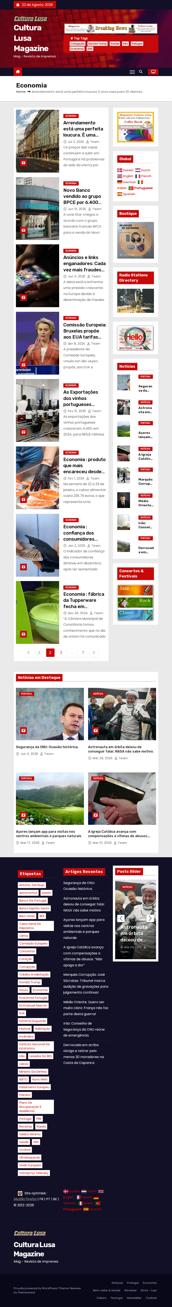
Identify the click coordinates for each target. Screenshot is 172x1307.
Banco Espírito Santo (34, 908)
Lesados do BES (41, 1056)
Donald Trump (97, 43)
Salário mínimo (30, 1134)
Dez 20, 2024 (78, 613)
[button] (142, 71)
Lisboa (23, 1064)
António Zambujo (31, 885)
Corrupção (77, 43)
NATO (23, 1079)
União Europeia (30, 1165)
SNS (90, 48)
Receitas (25, 1126)
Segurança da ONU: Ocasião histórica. (47, 747)
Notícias (145, 402)
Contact (151, 1298)
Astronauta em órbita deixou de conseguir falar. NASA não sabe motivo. (84, 904)
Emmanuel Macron (33, 1005)
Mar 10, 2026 (103, 843)
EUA (22, 1013)
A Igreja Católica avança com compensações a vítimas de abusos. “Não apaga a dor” (118, 836)
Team (94, 142)
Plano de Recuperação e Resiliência (30, 1107)
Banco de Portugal (32, 900)
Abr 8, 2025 (77, 344)
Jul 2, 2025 (76, 142)
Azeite (46, 893)
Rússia (41, 1126)
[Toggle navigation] (132, 72)
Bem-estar (27, 916)
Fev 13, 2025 (77, 411)
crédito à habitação (34, 974)
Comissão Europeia (33, 943)
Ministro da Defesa (33, 1072)
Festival (24, 1029)
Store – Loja (149, 1290)
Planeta (24, 1095)
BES (42, 916)
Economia (77, 48)
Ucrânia (24, 1150)
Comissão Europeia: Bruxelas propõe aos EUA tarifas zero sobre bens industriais (84, 337)
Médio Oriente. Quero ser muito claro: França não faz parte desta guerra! (85, 1008)
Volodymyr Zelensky (33, 1173)
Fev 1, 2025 (76, 478)
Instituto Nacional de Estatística (34, 1046)
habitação (42, 1029)
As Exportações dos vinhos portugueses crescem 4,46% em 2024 (84, 404)
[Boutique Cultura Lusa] (135, 337)
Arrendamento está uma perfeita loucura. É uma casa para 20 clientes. (83, 135)
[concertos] (135, 602)
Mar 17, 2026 (30, 843)
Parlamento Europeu (34, 1087)
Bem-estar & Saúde (106, 1290)
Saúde (115, 43)
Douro (23, 990)
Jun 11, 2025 (77, 276)
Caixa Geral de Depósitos (30, 926)
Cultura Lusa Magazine (31, 38)
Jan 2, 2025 (77, 546)
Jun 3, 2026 (30, 754)
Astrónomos (28, 893)
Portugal (137, 43)
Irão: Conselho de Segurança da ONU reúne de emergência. (84, 1029)
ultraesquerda (29, 1157)
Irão (125, 43)
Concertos (27, 951)
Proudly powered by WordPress (36, 1288)
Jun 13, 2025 (77, 209)
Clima (23, 936)
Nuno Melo (40, 1079)
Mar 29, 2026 (103, 758)
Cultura (101, 1298)
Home (21, 91)
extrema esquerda (32, 1021)
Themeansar (26, 1292)
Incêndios (26, 1036)
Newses (75, 1288)
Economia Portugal (33, 998)
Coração (25, 959)
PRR (38, 1119)
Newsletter (134, 1298)
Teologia (117, 1298)
